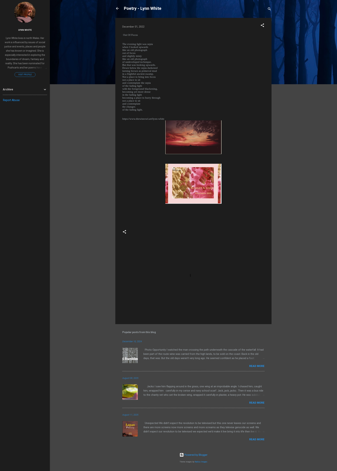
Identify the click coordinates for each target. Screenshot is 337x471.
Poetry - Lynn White (142, 8)
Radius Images (201, 462)
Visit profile (25, 74)
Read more (257, 366)
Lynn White (25, 29)
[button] (262, 26)
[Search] (269, 9)
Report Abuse (11, 100)
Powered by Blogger (195, 454)
